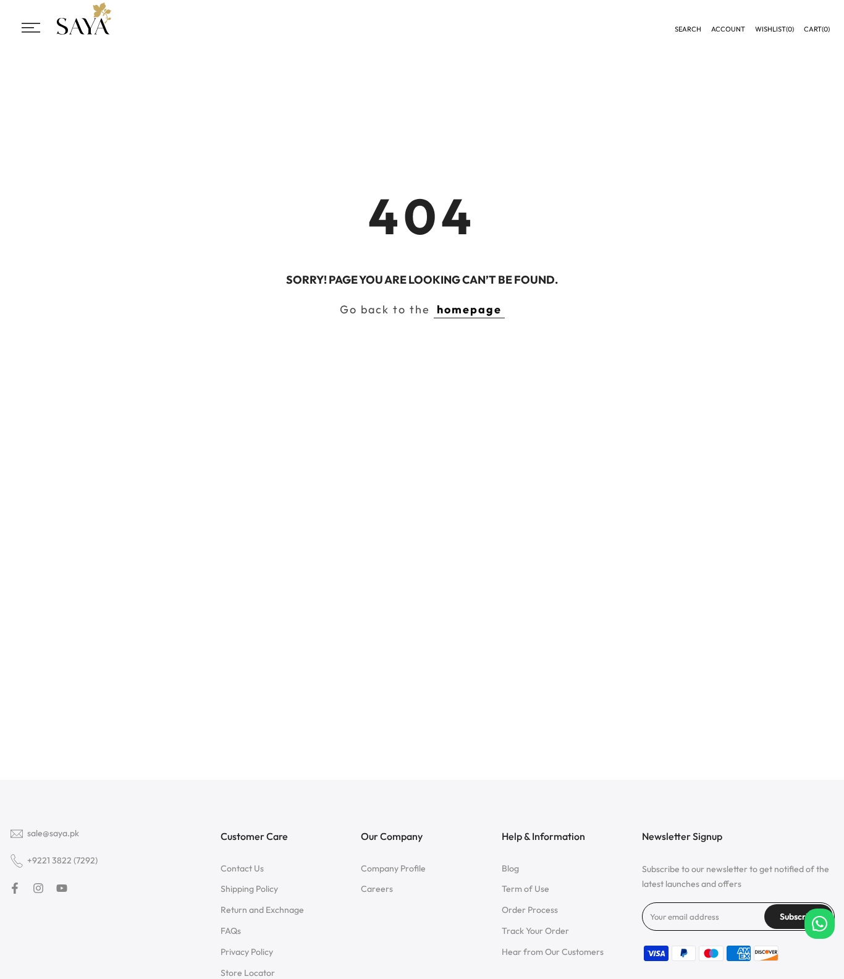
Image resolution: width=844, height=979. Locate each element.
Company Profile (393, 868)
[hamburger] (31, 27)
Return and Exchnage (262, 909)
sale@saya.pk (53, 833)
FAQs (231, 930)
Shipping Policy (249, 888)
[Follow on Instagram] (38, 888)
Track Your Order (535, 930)
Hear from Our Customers (553, 951)
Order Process (530, 909)
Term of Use (525, 888)
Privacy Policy (247, 951)
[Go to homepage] (84, 33)
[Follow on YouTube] (61, 888)
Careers (377, 888)
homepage (469, 309)
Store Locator (248, 972)
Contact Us (242, 868)
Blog (510, 868)
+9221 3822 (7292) (62, 860)
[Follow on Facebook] (14, 888)
